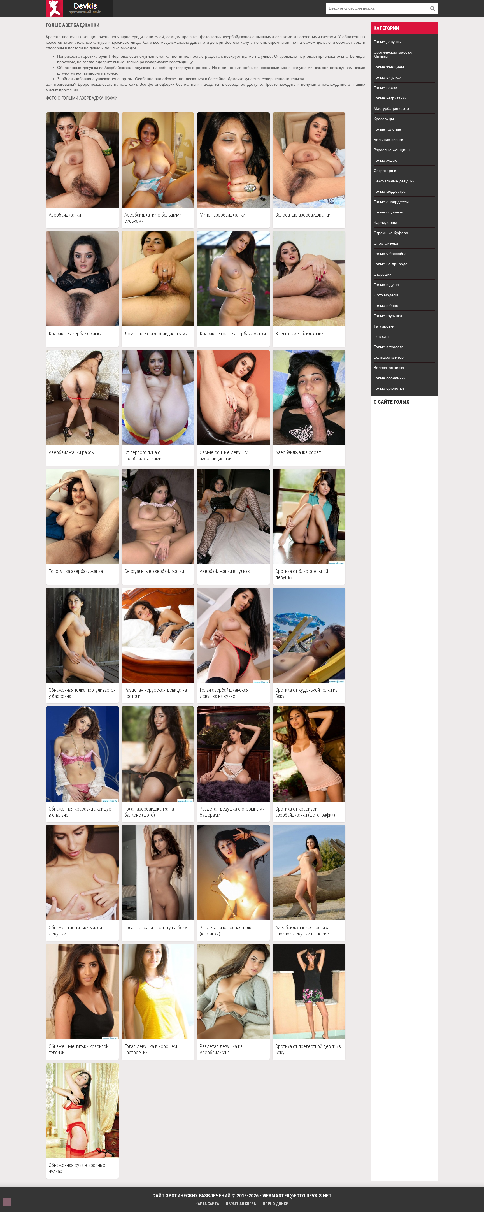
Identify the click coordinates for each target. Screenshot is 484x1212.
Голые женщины (389, 67)
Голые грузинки (388, 316)
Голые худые (385, 160)
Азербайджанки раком (72, 452)
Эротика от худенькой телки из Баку (306, 693)
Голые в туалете (389, 347)
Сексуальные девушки (394, 181)
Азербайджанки (65, 215)
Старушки (383, 274)
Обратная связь (241, 1204)
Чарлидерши (385, 222)
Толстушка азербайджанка (76, 571)
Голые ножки (385, 87)
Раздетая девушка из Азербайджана (221, 1049)
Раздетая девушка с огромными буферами (232, 812)
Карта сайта (207, 1204)
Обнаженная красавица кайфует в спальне (81, 812)
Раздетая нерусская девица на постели (155, 693)
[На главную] (79, 8)
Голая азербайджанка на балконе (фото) (149, 812)
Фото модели (386, 295)
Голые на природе (391, 264)
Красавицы (384, 119)
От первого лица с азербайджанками (142, 455)
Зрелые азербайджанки (299, 333)
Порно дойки (275, 1204)
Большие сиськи (388, 139)
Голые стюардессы (391, 201)
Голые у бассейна (390, 253)
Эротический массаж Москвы (393, 54)
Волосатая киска (389, 367)
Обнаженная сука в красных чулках (77, 1168)
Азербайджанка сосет (298, 452)
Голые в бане (386, 305)
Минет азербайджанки (222, 215)
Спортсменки (386, 243)
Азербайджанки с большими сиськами (153, 218)
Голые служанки (388, 212)
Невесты (381, 336)
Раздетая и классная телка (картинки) (226, 931)
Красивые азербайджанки (75, 333)
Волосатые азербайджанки (302, 215)
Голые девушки (388, 42)
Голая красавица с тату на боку (155, 927)
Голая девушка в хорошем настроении (150, 1049)
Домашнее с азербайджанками (156, 333)
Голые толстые (387, 129)
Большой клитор (389, 357)
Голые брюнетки (389, 388)
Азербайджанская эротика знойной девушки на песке (302, 931)
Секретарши (385, 170)
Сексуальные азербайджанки (154, 571)
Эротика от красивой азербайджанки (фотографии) (305, 812)
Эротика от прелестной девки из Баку (308, 1049)
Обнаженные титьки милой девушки (75, 931)
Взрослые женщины (392, 150)
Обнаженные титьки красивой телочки (78, 1049)
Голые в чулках (387, 77)
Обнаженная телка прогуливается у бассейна (82, 693)
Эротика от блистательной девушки (301, 574)
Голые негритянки (390, 98)
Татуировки (384, 326)
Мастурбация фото (391, 108)
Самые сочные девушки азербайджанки (224, 455)
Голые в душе (386, 284)
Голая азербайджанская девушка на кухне (224, 693)
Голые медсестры (390, 191)
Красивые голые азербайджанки (233, 333)
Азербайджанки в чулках (225, 571)
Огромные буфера (391, 233)
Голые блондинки (390, 378)
